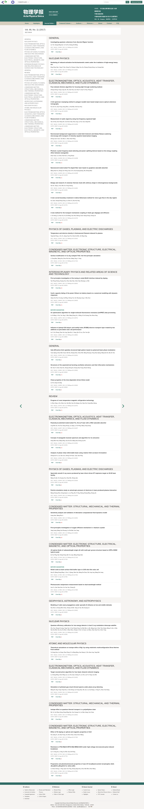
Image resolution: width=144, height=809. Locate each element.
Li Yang (74, 332)
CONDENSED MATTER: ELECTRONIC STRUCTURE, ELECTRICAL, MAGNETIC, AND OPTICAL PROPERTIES (34, 59)
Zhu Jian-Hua (70, 89)
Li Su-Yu (61, 236)
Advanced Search (136, 2)
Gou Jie (82, 67)
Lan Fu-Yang (88, 674)
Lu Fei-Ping (78, 425)
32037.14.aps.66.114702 (61, 220)
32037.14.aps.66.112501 (61, 71)
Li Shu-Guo (87, 298)
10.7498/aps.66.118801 (71, 335)
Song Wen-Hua (55, 440)
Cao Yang (76, 530)
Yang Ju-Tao (78, 607)
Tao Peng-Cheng (55, 281)
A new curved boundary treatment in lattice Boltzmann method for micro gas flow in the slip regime (84, 198)
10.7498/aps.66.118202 (71, 300)
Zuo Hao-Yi (77, 89)
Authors (78, 23)
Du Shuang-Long (79, 298)
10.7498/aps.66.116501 (71, 714)
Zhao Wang (92, 768)
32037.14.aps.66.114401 (61, 190)
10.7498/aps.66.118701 (71, 318)
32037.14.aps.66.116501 (61, 716)
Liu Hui (83, 674)
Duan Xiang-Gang (85, 215)
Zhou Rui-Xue (67, 258)
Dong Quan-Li (65, 493)
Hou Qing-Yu (54, 734)
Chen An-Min (75, 236)
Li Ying (61, 768)
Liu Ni (52, 382)
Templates (27, 796)
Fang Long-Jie (62, 89)
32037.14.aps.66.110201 (61, 357)
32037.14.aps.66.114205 (61, 126)
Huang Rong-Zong (61, 200)
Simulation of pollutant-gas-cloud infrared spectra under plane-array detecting (77, 687)
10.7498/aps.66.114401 (71, 188)
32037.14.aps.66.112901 (61, 634)
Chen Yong (103, 630)
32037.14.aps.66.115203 (61, 497)
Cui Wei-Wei (83, 628)
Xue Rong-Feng (75, 628)
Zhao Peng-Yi (67, 652)
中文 (117, 23)
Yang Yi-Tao (62, 67)
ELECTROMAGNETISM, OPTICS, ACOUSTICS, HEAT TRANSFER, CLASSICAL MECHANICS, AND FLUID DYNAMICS (34, 46)
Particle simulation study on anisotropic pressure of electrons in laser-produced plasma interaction (84, 490)
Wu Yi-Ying (77, 493)
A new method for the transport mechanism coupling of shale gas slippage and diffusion (80, 213)
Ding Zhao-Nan (55, 67)
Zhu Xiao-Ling (90, 652)
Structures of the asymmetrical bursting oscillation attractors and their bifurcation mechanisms (82, 365)
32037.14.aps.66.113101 (61, 656)
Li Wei (67, 315)
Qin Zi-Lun (79, 332)
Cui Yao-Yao (66, 587)
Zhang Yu (77, 674)
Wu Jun (85, 689)
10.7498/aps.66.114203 (71, 692)
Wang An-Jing (54, 689)
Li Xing (61, 751)
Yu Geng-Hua (54, 652)
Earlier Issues (86, 792)
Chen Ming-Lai (63, 674)
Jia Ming (65, 298)
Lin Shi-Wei (70, 530)
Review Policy (57, 790)
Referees (90, 23)
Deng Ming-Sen (67, 712)
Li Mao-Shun (70, 630)
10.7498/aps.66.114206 (71, 141)
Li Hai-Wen (72, 106)
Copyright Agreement (30, 794)
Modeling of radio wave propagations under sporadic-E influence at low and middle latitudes (81, 605)
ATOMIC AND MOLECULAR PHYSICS (33, 108)
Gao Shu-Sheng (75, 215)
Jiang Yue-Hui (54, 298)
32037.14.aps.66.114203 (61, 694)
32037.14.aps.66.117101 (61, 263)
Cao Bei (95, 674)
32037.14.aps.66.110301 (61, 49)
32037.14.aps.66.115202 (61, 482)
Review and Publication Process (44, 791)
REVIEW (27, 72)
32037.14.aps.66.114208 (61, 160)
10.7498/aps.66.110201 (71, 355)
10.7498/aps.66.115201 (71, 238)
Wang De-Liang (99, 572)
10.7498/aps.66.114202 (71, 92)
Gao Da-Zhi (69, 440)
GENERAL (27, 39)
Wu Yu (52, 712)
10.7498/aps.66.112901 (71, 632)
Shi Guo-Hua (78, 106)
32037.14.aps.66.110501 (61, 372)
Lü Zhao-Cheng (55, 768)
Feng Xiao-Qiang (96, 352)
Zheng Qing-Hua (76, 768)
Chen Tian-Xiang (101, 628)
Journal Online (49, 23)
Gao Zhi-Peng (71, 751)
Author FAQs (42, 794)
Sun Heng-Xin (60, 121)
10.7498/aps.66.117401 (71, 737)
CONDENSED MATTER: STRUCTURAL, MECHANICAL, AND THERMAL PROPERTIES (34, 89)
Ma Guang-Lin (86, 607)
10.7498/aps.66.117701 (71, 754)
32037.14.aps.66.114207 (61, 430)
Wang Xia (60, 258)
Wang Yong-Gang (86, 425)
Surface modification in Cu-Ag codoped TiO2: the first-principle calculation (75, 255)
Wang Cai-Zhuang (62, 530)
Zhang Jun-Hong (63, 170)
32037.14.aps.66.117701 (61, 756)
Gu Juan (53, 200)
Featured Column (64, 23)
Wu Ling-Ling (91, 572)
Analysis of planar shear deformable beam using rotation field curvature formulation (79, 453)
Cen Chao (91, 712)
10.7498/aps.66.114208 (71, 158)
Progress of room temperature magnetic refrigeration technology (72, 400)
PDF (52, 52)
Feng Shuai (71, 155)
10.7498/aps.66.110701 (71, 405)
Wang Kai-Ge (104, 352)
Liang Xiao (53, 515)
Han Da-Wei (54, 630)
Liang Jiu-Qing (58, 382)
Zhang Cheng (54, 89)
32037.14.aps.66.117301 (61, 576)
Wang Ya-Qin (54, 478)
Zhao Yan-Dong (105, 689)
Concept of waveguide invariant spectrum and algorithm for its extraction (75, 438)
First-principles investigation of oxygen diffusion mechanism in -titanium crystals (78, 527)
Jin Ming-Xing (83, 236)
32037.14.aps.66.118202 (61, 302)
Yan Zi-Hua (53, 121)
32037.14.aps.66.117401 (61, 739)
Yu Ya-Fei (66, 44)
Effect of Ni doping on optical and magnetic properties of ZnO (71, 732)
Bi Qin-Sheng (87, 367)
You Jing (62, 315)
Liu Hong (60, 652)
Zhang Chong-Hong (89, 67)
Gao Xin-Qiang (75, 403)
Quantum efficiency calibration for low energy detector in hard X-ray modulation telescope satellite (83, 625)
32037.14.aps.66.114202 (61, 94)
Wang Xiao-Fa (54, 170)
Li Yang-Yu (97, 689)
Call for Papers (42, 796)
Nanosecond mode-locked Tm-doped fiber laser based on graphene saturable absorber (79, 168)
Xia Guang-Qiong (78, 170)
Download (27, 798)
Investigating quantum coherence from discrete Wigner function (72, 42)
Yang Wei (96, 652)
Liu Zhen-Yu (69, 200)
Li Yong (79, 258)
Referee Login (57, 792)
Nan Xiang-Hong (61, 555)
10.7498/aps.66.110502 (71, 385)
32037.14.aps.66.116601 (61, 535)
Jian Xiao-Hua (58, 587)
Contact (109, 23)
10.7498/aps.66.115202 (71, 480)
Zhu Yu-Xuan (82, 630)
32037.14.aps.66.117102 (61, 559)
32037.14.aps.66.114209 (61, 175)
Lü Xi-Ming (53, 315)
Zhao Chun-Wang (79, 734)
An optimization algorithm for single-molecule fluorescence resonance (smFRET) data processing (83, 312)
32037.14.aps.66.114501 (61, 460)
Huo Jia (60, 630)
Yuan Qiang (54, 352)
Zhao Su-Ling (63, 332)
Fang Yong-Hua (62, 689)
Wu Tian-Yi (53, 367)
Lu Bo (88, 628)
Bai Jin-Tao (112, 352)
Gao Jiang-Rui (86, 121)
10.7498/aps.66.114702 (71, 218)
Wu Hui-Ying (76, 200)
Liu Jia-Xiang (90, 689)
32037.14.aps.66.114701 (61, 205)
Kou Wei (61, 185)
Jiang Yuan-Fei (68, 236)
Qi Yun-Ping (54, 555)
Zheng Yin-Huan (70, 455)
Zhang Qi (72, 587)
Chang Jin (93, 215)
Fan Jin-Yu (53, 106)
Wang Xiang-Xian (78, 555)
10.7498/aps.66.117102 (71, 557)
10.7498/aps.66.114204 (71, 109)
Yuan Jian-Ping (79, 455)
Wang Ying (74, 258)
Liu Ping (71, 493)
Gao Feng (59, 106)
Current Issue (86, 790)
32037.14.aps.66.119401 (61, 612)
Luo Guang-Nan (99, 67)
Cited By (58, 52)
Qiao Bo (70, 332)
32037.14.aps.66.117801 (61, 773)
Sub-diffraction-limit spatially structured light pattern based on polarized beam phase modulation (83, 350)
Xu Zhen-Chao (70, 734)
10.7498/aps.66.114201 (71, 677)
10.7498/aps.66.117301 (71, 575)
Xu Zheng (56, 332)
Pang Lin (90, 89)
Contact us (115, 794)
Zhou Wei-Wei (85, 768)
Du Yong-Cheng (68, 185)
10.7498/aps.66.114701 (71, 203)
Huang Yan (63, 281)
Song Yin (68, 67)
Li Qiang (71, 572)
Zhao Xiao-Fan (96, 630)
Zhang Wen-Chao (61, 607)
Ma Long (75, 121)
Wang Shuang (87, 352)
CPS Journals (101, 794)
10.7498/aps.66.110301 (71, 47)
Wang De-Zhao (83, 572)
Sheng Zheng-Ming (85, 493)
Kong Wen (65, 106)
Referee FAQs (71, 792)
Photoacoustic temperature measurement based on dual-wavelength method (76, 584)
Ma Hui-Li (64, 155)
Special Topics (101, 790)
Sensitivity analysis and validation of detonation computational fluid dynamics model (79, 512)
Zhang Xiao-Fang (78, 367)
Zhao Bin (68, 478)
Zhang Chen (74, 352)
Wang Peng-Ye (73, 315)
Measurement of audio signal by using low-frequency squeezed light (73, 119)
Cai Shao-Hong (59, 712)
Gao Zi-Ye (71, 170)
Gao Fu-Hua (84, 89)
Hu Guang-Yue (62, 478)
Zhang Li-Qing (75, 67)
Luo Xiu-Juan (71, 674)
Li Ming (80, 315)
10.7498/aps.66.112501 (71, 69)
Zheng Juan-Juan (55, 138)
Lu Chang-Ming (55, 674)
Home (27, 23)
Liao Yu (52, 587)
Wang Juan (94, 628)
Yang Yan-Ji (67, 628)
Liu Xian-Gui (60, 215)
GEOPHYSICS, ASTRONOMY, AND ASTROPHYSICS (33, 102)
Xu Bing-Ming (74, 652)
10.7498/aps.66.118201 (71, 283)
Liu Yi (52, 332)
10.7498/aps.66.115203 (71, 495)
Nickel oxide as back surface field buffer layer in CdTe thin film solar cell (75, 569)
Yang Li (57, 185)
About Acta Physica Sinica (104, 792)
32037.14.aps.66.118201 (61, 285)
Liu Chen (59, 155)
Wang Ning (62, 440)
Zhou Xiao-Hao (70, 281)
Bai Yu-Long (70, 555)
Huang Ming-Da (59, 44)
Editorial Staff (116, 792)
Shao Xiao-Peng (71, 138)
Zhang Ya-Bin (70, 607)
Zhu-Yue (53, 628)
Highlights (36, 23)
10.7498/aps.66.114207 (71, 428)
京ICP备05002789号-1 (84, 803)
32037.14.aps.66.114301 (61, 445)
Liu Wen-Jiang (84, 712)
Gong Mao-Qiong (92, 403)
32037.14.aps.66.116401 (61, 520)
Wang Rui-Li (60, 515)
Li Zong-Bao (54, 258)
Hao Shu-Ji (53, 607)
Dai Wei (69, 403)
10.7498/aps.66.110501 (71, 370)
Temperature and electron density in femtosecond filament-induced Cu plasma (76, 233)
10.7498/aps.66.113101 (71, 654)
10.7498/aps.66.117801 (71, 771)
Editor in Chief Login (59, 794)
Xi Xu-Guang (85, 315)
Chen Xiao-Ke (60, 367)
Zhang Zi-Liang (60, 628)
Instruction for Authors (30, 792)
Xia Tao (60, 425)
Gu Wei (65, 751)
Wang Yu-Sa (110, 628)
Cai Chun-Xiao (69, 121)
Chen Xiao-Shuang (80, 281)
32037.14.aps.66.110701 (61, 407)
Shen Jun (63, 403)
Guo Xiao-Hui (83, 403)
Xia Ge (52, 185)
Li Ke (59, 403)
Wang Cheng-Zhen (56, 493)
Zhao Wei (80, 352)
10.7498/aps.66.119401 (71, 610)
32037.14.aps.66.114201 (61, 679)
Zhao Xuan (53, 155)
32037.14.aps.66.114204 (61, 111)
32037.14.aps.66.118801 (61, 336)
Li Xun (66, 572)
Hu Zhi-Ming (67, 215)
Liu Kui (80, 121)
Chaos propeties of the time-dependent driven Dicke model (70, 380)
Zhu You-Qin (86, 332)
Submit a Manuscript (30, 790)
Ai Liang (60, 298)
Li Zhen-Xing (54, 403)
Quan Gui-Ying (67, 768)
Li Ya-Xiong (54, 215)
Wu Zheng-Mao (88, 170)
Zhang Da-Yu (54, 455)
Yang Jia (56, 751)
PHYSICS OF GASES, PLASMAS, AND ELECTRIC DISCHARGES (34, 53)
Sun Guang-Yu (76, 712)
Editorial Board (116, 790)
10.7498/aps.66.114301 (71, 443)
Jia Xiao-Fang (61, 734)
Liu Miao (89, 630)
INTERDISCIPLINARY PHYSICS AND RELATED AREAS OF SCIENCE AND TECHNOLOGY (34, 66)
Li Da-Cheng (70, 689)
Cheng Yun (71, 298)
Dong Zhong (66, 425)
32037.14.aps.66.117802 (61, 591)
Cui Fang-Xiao (78, 689)
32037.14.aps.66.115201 (61, 240)
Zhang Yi (76, 630)
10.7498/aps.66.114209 (71, 173)
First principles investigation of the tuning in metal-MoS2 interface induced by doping (79, 278)
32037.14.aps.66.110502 (61, 387)
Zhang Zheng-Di (69, 367)
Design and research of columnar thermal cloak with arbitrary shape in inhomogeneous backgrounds (84, 183)
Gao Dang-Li (82, 652)
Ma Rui (68, 352)
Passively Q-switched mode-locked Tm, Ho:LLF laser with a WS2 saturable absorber (78, 423)
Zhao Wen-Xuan (61, 352)
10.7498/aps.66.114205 (71, 124)
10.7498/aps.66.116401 (71, 518)
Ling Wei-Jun (54, 425)
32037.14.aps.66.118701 (61, 320)
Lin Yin (52, 44)
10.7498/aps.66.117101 (71, 261)
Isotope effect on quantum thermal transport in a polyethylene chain (73, 709)
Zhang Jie (93, 493)
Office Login (71, 790)
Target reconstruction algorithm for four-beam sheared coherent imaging (75, 672)
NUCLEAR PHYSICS (30, 41)
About (100, 23)
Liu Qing (72, 425)
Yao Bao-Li (63, 138)
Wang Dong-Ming (59, 572)
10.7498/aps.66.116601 (71, 533)
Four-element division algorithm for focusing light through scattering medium (76, 87)
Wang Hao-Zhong (77, 440)
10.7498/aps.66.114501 (71, 458)
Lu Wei (87, 281)
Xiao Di (52, 572)
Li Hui (58, 315)
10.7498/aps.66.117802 (71, 590)
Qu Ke (84, 440)
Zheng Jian (75, 478)
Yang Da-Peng (54, 236)
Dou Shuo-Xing (94, 315)
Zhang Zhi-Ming (73, 44)
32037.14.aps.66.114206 (61, 143)
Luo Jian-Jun (61, 455)
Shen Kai (76, 572)
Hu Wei (64, 630)
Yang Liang (53, 530)
